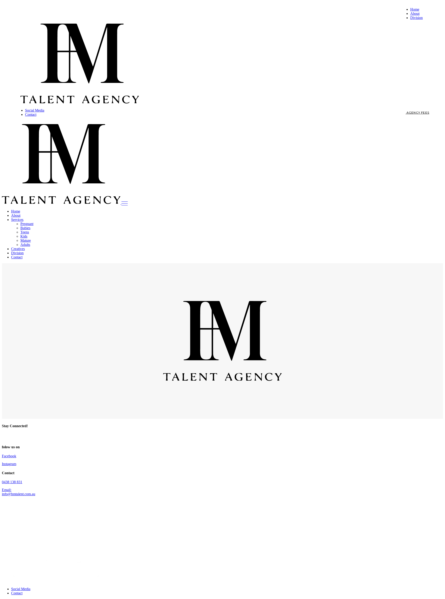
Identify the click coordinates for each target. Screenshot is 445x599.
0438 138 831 (12, 482)
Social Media (20, 589)
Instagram (9, 464)
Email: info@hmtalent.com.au (18, 492)
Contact (16, 593)
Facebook (9, 456)
